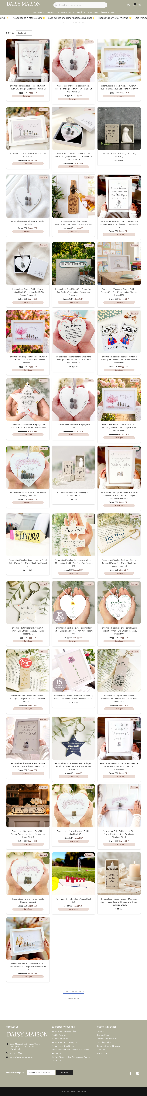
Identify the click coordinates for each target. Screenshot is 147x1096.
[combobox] (82, 5)
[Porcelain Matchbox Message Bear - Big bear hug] (119, 128)
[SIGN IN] (128, 5)
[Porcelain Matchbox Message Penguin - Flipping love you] (73, 467)
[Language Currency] (139, 5)
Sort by (10, 33)
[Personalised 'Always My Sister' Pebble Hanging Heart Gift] (73, 805)
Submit (64, 1073)
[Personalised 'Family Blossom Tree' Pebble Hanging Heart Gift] (27, 467)
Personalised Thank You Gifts (76, 23)
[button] (24, 33)
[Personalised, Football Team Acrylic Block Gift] (73, 873)
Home (64, 23)
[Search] (80, 5)
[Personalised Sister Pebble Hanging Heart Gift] (73, 399)
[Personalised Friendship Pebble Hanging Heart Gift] (27, 196)
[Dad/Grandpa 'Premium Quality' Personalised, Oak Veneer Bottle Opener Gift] (73, 196)
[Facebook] (130, 1073)
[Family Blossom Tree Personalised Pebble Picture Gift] (27, 128)
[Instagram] (138, 1073)
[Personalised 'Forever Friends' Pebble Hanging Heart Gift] (27, 873)
